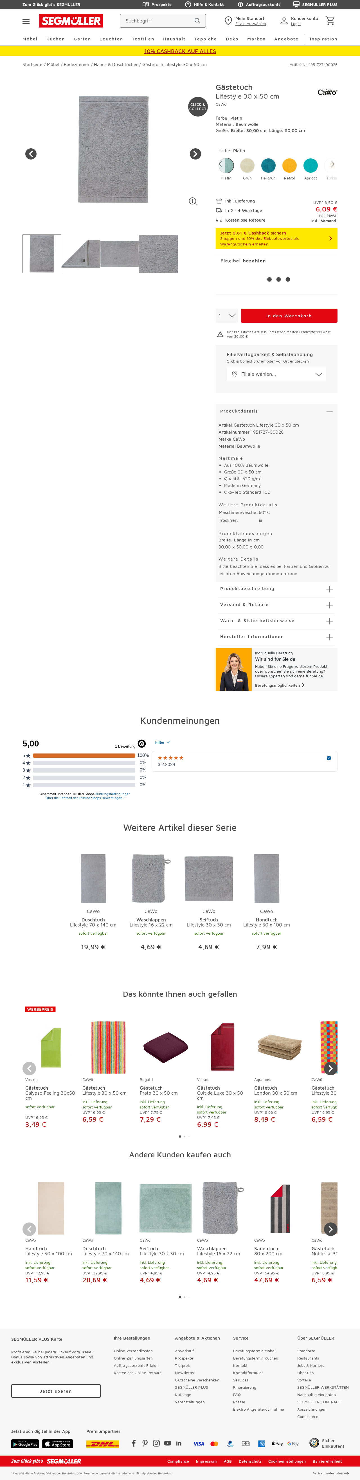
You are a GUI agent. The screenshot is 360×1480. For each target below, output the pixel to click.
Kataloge (183, 1394)
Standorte (306, 1350)
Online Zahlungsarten (133, 1358)
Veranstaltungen (190, 1401)
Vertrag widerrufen (328, 1473)
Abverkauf (184, 1350)
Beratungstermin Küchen (255, 1358)
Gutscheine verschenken (197, 1379)
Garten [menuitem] (82, 38)
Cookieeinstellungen (287, 1461)
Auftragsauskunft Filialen (136, 1365)
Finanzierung (244, 1387)
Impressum (206, 1461)
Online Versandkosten (133, 1350)
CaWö (221, 104)
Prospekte (162, 4)
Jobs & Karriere (311, 1365)
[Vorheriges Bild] (31, 154)
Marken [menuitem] (256, 38)
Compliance (307, 1416)
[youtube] (167, 1444)
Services (240, 1379)
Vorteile (304, 1379)
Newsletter (185, 1372)
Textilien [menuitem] (143, 38)
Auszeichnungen (312, 1409)
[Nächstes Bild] (195, 154)
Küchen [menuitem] (55, 38)
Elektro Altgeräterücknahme (258, 1409)
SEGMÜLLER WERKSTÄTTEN (323, 1387)
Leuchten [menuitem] (111, 38)
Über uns (305, 1372)
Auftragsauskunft (263, 4)
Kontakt (240, 1365)
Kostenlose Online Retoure (138, 1372)
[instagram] (156, 1444)
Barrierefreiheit (327, 1461)
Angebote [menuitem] (286, 38)
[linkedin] (179, 1444)
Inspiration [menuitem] (324, 38)
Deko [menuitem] (232, 38)
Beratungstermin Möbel (254, 1350)
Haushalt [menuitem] (174, 38)
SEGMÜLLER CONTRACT (319, 1401)
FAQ (236, 1394)
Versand (328, 220)
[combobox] (227, 316)
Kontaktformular (248, 1372)
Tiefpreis (182, 1365)
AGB (228, 1461)
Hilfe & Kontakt (209, 4)
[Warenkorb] (331, 21)
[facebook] (133, 1444)
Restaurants (308, 1358)
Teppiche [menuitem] (205, 38)
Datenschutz (250, 1461)
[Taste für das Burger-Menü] (25, 20)
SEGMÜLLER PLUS (320, 4)
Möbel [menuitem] (30, 38)
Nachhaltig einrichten (316, 1394)
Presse (239, 1401)
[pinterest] (145, 1444)
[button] (193, 201)
